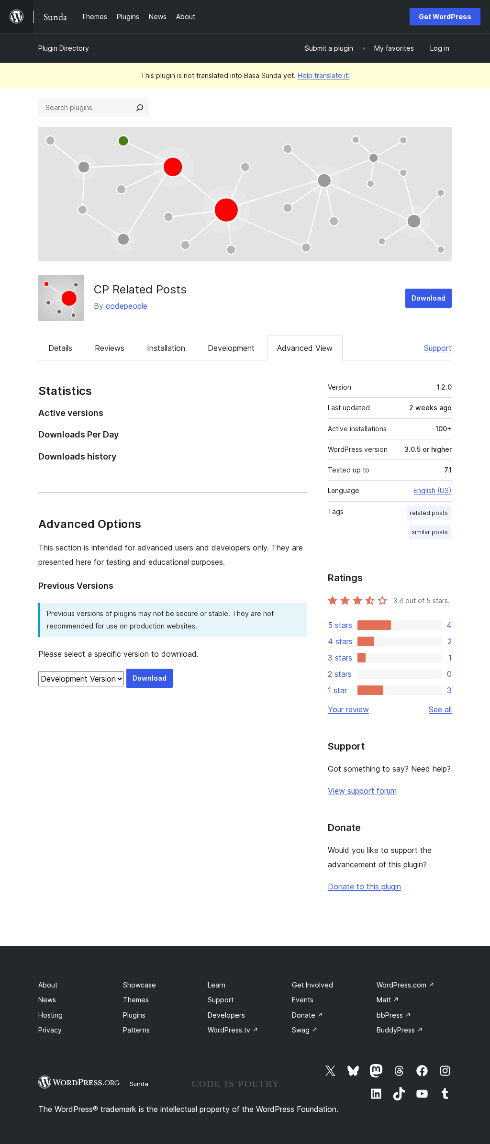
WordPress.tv (233, 1030)
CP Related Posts (140, 289)
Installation (166, 348)
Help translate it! (324, 75)
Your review (348, 709)
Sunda (139, 1084)
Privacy (50, 1030)
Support (438, 348)
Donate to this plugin (364, 886)
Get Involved (312, 985)
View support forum (362, 791)
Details (60, 348)
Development (231, 348)
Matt (388, 1000)
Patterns (136, 1030)
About (47, 985)
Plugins (134, 1015)
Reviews (109, 348)
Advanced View (305, 348)
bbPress (394, 1015)
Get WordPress (445, 16)
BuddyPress (400, 1030)
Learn (216, 985)
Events (302, 1000)
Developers (226, 1015)
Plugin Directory (63, 48)
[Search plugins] (139, 107)
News (47, 1000)
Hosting (50, 1015)
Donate (307, 1015)
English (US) (432, 490)
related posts (429, 512)
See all (440, 709)
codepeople (126, 306)
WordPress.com (405, 985)
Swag (305, 1030)
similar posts (430, 532)
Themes (136, 1000)
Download (428, 298)
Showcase (139, 985)
